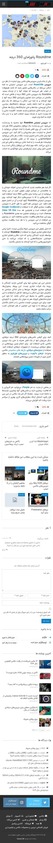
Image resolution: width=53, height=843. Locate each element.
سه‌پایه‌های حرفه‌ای (35, 350)
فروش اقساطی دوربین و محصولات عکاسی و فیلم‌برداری (26, 827)
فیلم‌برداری (30, 816)
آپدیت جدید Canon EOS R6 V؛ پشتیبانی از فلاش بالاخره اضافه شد (20, 697)
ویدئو (41, 820)
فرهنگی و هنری (28, 820)
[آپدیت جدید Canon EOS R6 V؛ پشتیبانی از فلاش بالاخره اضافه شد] (45, 699)
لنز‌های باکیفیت (36, 353)
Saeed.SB (20, 838)
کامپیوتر (17, 816)
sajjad (42, 782)
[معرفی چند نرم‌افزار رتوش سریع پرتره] (15, 500)
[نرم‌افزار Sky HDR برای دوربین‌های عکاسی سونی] (38, 473)
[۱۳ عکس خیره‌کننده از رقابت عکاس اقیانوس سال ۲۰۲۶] (45, 664)
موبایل (8, 816)
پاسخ (4, 549)
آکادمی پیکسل (17, 823)
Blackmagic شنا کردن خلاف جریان (38, 443)
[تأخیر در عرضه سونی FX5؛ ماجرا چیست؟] (45, 676)
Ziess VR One (9, 210)
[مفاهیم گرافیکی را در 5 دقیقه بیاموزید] (15, 473)
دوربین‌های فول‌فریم (19, 353)
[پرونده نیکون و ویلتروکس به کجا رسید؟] (45, 687)
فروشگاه (28, 823)
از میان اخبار (43, 468)
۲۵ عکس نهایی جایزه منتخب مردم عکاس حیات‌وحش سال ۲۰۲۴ (28, 789)
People (26, 387)
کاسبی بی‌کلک (12, 820)
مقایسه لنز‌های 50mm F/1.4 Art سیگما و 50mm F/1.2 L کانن (25, 777)
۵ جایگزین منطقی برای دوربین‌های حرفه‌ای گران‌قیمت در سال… (21, 709)
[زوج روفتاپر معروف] (45, 722)
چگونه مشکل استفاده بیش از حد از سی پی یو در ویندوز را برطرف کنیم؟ (25, 769)
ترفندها (47, 51)
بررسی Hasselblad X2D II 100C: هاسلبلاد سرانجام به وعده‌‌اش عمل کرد (27, 762)
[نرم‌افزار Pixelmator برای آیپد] (38, 500)
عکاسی (41, 816)
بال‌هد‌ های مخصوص (17, 350)
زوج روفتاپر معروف (30, 719)
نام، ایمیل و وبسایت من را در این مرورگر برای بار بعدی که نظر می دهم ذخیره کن (26, 614)
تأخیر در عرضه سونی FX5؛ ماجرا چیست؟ (22, 672)
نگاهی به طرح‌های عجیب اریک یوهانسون (14, 443)
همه (37, 823)
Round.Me (38, 84)
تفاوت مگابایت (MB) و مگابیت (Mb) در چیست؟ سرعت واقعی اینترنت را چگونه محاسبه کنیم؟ (28, 754)
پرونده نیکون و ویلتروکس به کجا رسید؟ (23, 684)
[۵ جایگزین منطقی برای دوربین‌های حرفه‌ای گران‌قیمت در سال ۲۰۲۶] (45, 710)
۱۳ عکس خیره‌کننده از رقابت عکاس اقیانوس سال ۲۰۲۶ (21, 662)
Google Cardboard (10, 207)
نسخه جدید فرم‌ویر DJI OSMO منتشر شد (22, 782)
